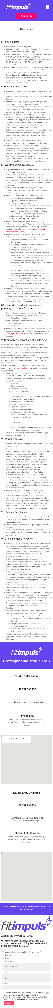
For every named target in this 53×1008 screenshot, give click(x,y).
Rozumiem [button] (9, 1003)
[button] (47, 7)
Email (4, 972)
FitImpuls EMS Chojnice (26, 833)
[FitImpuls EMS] (26, 711)
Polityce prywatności (21, 368)
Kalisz (7, 958)
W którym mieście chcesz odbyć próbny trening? (21, 952)
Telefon (5, 984)
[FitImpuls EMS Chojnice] (26, 829)
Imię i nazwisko (8, 961)
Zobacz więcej (32, 999)
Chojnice (8, 955)
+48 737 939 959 (26, 805)
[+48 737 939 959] (26, 799)
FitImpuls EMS (26, 715)
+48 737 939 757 (26, 689)
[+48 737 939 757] (26, 685)
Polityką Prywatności (15, 334)
